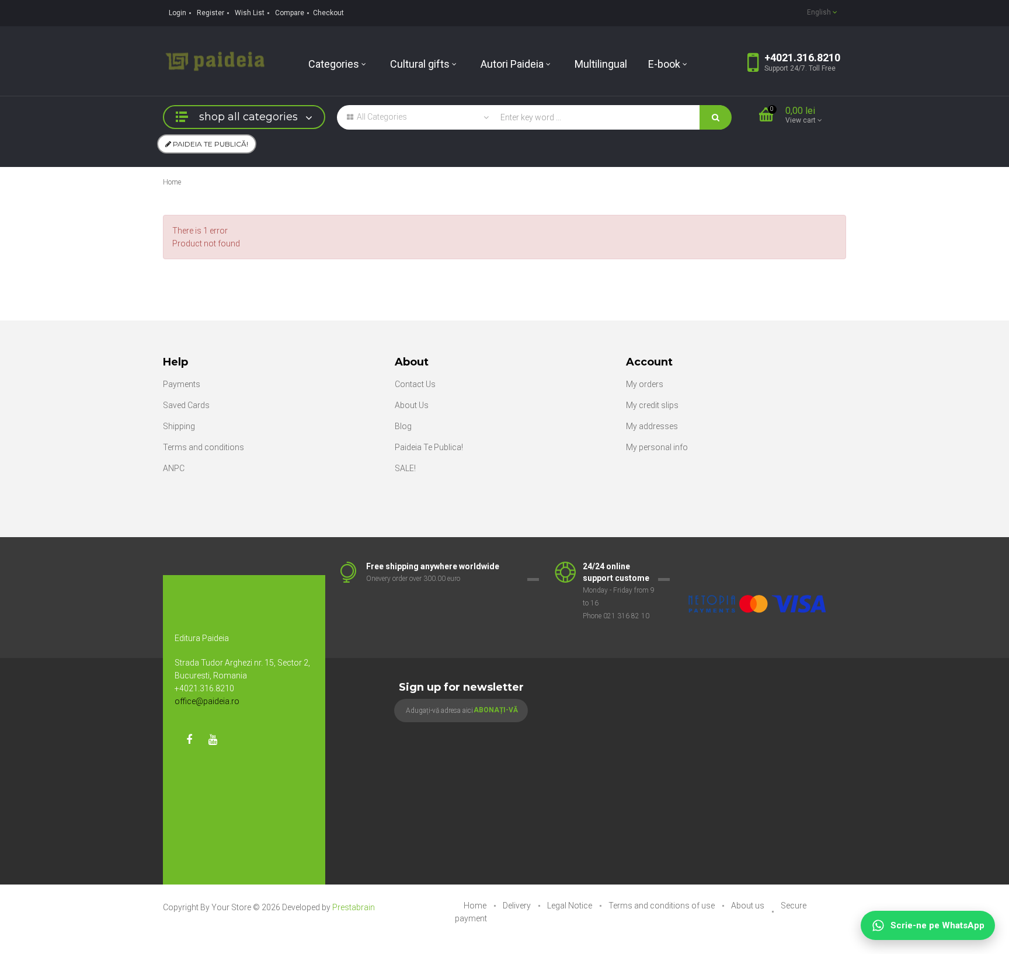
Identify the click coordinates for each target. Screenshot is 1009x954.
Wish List (250, 13)
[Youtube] (212, 739)
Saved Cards (186, 405)
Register (210, 13)
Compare (289, 13)
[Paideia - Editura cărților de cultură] (215, 60)
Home (172, 182)
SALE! (405, 468)
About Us (412, 405)
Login (177, 13)
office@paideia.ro (207, 701)
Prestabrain (353, 907)
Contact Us (415, 384)
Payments (181, 384)
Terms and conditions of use (662, 905)
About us (748, 905)
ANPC (174, 468)
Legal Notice (570, 905)
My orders (644, 384)
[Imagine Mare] (758, 567)
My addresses (652, 426)
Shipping (179, 426)
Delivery (518, 905)
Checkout (328, 13)
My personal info (657, 447)
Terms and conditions (203, 447)
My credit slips (652, 405)
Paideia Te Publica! (429, 447)
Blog (403, 426)
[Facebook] (189, 739)
